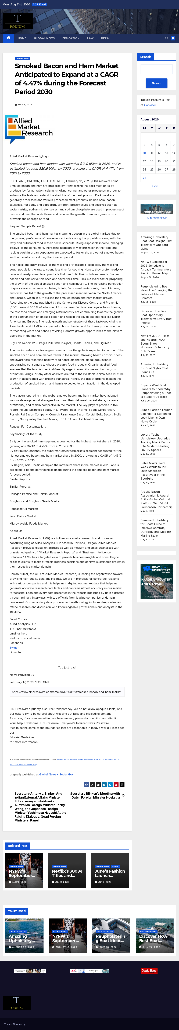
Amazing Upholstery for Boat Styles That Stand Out (155, 368)
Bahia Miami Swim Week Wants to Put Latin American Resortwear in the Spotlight (153, 470)
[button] (166, 38)
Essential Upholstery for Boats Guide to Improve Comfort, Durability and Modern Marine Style (156, 527)
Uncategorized (18, 932)
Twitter (14, 647)
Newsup (17, 1024)
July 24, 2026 (151, 947)
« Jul (155, 186)
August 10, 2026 (66, 947)
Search (145, 57)
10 (144, 153)
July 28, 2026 (108, 947)
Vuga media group (156, 217)
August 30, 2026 (23, 947)
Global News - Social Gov (56, 774)
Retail (106, 38)
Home (22, 38)
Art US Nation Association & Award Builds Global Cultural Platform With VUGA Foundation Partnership (157, 499)
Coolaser (150, 105)
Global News (44, 38)
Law (90, 38)
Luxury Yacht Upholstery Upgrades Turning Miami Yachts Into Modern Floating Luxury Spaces (155, 442)
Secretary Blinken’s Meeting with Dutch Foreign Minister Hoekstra (95, 795)
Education (71, 38)
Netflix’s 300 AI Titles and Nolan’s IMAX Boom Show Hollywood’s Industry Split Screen (155, 343)
